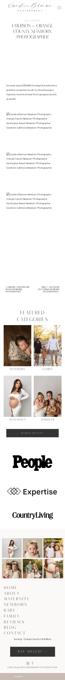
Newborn (35, 21)
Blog (27, 21)
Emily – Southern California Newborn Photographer (48, 289)
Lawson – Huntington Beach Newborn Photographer (17, 289)
